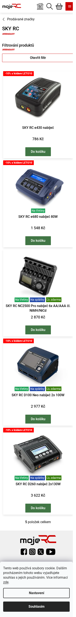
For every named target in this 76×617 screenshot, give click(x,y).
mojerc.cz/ (32, 552)
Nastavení (36, 593)
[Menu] (69, 6)
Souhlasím (36, 606)
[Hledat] (49, 6)
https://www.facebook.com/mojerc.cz (24, 552)
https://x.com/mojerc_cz (41, 552)
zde (5, 582)
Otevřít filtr (38, 58)
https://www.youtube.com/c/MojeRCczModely (50, 552)
